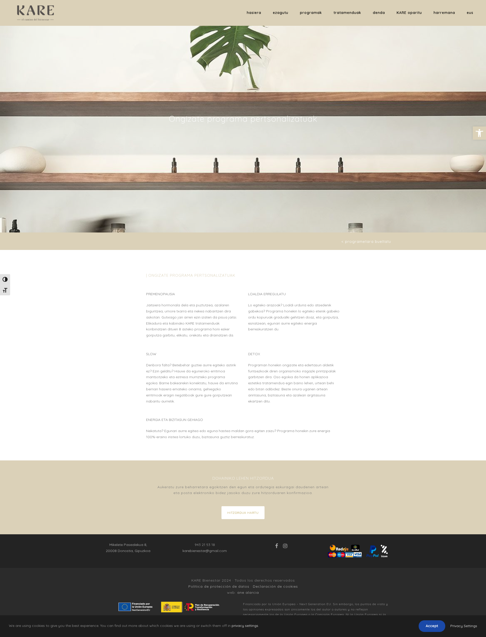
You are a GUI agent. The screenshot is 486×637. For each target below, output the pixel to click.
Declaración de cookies (275, 586)
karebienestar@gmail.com (205, 550)
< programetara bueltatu (366, 241)
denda (379, 12)
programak (311, 12)
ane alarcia (248, 592)
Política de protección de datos (218, 586)
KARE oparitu (409, 12)
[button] (479, 133)
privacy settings (245, 625)
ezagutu (280, 12)
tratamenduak (347, 12)
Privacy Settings (463, 626)
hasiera (254, 12)
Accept (432, 626)
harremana (444, 12)
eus (470, 12)
